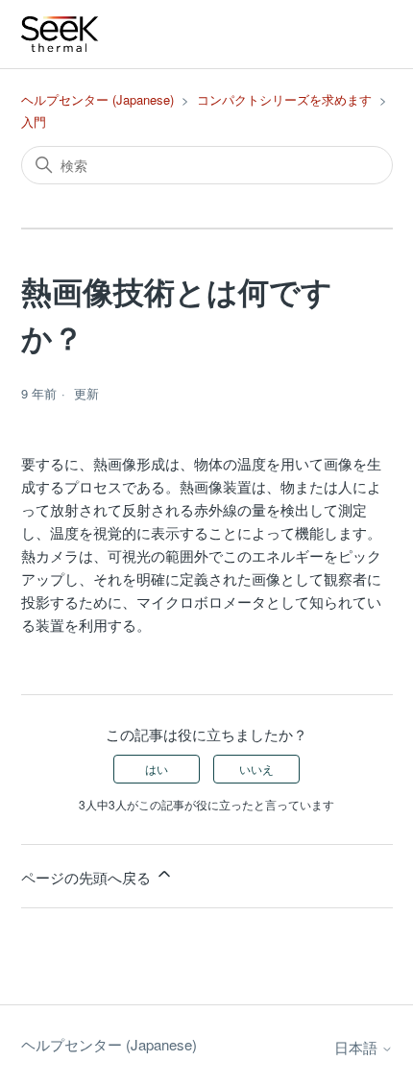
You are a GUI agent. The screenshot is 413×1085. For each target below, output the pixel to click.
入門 (33, 121)
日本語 (357, 1047)
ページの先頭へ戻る (88, 877)
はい (156, 768)
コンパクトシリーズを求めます (284, 99)
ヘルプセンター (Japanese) (97, 99)
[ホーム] (60, 34)
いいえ (256, 768)
